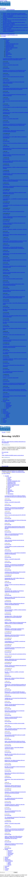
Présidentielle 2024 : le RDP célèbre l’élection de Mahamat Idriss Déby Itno (14, 579)
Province (8, 50)
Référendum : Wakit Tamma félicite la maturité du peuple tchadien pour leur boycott (15, 635)
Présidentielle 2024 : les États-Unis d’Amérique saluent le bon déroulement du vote (14, 591)
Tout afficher (9, 56)
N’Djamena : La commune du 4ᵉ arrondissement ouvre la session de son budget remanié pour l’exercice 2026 (14, 71)
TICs (7, 55)
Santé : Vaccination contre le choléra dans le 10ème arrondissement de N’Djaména (13, 284)
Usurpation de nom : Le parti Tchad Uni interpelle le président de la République (15, 553)
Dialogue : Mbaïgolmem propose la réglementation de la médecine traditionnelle (15, 660)
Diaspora (4, 409)
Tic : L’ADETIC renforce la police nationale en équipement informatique (14, 799)
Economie (5, 418)
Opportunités (9, 405)
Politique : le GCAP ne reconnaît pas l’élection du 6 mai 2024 (15, 143)
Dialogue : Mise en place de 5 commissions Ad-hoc (13, 211)
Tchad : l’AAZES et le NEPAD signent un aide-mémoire (13, 455)
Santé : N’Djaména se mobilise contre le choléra (13, 278)
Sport (4, 419)
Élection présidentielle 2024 (12, 43)
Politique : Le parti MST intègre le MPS (10, 64)
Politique (8, 42)
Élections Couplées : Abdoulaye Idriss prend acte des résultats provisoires (15, 598)
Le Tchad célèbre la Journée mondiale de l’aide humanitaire (15, 107)
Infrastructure (9, 54)
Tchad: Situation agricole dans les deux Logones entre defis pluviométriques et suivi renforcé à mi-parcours (15, 89)
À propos (5, 420)
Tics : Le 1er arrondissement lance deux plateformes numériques (13, 811)
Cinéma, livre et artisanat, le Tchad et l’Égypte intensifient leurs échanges (14, 844)
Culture (7, 414)
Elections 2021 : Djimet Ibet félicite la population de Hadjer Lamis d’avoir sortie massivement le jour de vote (15, 241)
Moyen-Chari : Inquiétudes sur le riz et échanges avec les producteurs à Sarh (14, 711)
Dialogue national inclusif (11, 47)
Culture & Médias (6, 413)
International (5, 411)
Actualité (5, 38)
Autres (7, 407)
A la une (8, 40)
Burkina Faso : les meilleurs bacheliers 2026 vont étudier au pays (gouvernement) (15, 761)
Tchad (7, 41)
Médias (7, 415)
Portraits (7, 416)
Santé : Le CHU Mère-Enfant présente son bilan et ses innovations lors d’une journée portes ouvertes (14, 297)
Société (4, 401)
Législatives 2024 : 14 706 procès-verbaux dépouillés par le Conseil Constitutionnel (13, 617)
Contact (4, 422)
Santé (7, 51)
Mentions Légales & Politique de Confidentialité (13, 470)
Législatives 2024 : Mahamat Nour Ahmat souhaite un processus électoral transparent (14, 131)
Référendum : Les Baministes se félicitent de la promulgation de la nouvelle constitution (14, 629)
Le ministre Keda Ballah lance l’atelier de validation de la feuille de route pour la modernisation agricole (14, 59)
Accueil (3, 432)
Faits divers (8, 402)
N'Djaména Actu (6, 444)
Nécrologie (8, 406)
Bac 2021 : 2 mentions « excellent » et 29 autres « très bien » (15, 229)
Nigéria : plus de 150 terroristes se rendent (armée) (14, 13)
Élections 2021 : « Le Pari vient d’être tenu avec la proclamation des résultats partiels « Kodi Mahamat (13, 248)
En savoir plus (6, 63)
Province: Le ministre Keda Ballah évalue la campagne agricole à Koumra (13, 718)
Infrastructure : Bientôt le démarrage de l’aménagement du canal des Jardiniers (13, 786)
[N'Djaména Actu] (9, 35)
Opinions (8, 404)
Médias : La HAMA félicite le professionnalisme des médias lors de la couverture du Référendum (15, 180)
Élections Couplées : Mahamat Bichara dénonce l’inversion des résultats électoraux (14, 604)
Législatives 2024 (10, 45)
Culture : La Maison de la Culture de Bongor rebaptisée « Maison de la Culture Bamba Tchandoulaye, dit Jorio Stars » (15, 390)
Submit (15, 872)
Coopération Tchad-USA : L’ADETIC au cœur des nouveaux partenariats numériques (14, 805)
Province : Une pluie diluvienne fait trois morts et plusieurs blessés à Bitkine (14, 23)
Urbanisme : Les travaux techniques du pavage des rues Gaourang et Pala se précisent (14, 347)
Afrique (4, 410)
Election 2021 (9, 49)
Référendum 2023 (10, 46)
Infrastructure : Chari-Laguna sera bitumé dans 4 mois (14, 334)
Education (8, 52)
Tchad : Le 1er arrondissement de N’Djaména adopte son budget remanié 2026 (14, 534)
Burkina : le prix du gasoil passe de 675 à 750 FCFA (13, 76)
